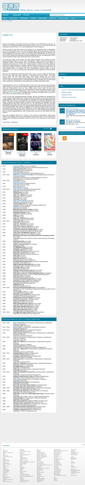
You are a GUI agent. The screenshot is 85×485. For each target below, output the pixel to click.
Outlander (39, 467)
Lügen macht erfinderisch (20, 201)
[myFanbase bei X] (74, 140)
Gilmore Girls (23, 464)
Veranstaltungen (74, 454)
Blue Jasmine (17, 186)
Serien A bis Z (14, 18)
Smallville (39, 481)
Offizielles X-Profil (67, 95)
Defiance (5, 478)
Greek (21, 470)
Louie (20, 47)
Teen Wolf (56, 455)
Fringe (21, 459)
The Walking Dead (58, 465)
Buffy (4, 465)
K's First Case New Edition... (49, 152)
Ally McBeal (5, 455)
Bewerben (73, 463)
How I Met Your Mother (25, 475)
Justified (22, 478)
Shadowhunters (40, 480)
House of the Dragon (24, 474)
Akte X (4, 453)
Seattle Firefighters (41, 478)
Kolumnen (73, 451)
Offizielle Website (66, 92)
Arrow (4, 458)
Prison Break (39, 469)
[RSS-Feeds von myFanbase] (64, 140)
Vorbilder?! (16, 206)
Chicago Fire (5, 469)
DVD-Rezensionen (75, 452)
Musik (55, 479)
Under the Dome (57, 469)
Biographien (24, 18)
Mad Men (39, 450)
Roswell (38, 475)
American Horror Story (8, 456)
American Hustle (18, 183)
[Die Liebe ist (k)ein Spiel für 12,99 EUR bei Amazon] (35, 150)
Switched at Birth (57, 453)
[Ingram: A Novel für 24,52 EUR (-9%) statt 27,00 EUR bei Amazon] (8, 149)
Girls (21, 465)
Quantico (39, 473)
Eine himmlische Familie (25, 451)
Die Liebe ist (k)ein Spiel (36, 152)
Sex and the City (40, 479)
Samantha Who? (40, 476)
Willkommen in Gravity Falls (21, 175)
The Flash (56, 460)
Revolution (39, 474)
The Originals (57, 463)
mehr (67, 117)
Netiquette (73, 469)
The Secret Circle (57, 464)
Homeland (22, 473)
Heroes (21, 472)
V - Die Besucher (57, 470)
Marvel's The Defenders (42, 456)
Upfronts (33, 18)
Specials (17, 15)
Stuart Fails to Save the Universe (61, 450)
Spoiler (5, 18)
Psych (38, 471)
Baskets (15, 327)
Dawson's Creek (6, 477)
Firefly (21, 456)
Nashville (39, 458)
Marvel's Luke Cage (41, 455)
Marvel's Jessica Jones (42, 454)
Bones (4, 461)
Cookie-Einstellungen (75, 472)
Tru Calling (56, 467)
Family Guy (16, 166)
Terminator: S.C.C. (58, 456)
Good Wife (22, 467)
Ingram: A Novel (8, 151)
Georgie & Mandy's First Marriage (27, 461)
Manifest (39, 451)
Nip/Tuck (39, 460)
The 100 (55, 457)
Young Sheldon (57, 474)
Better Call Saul (6, 460)
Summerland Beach (58, 451)
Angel (4, 457)
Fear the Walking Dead (25, 454)
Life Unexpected (23, 481)
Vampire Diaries (57, 471)
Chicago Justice (6, 470)
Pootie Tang (16, 379)
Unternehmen (74, 467)
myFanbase (4, 20)
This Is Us (56, 466)
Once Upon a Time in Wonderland (44, 465)
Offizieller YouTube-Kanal (69, 97)
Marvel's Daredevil (41, 452)
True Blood (56, 468)
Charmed (5, 468)
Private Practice (40, 470)
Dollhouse (22, 449)
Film (63, 78)
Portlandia (16, 172)
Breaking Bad (6, 463)
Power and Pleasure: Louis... (22, 152)
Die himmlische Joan (7, 481)
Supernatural (56, 452)
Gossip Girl (22, 468)
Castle (4, 467)
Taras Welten (57, 454)
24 (3, 449)
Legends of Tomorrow (24, 480)
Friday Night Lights (24, 458)
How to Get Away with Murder (26, 476)
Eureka (21, 452)
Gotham (21, 469)
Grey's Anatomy (23, 471)
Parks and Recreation (15, 92)
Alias (4, 454)
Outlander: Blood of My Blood (43, 468)
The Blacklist (57, 459)
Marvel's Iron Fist (40, 453)
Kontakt (72, 461)
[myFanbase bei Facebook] (69, 140)
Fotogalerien (73, 453)
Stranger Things (57, 449)
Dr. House (22, 450)
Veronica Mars (57, 472)
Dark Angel (5, 476)
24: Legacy (5, 450)
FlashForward (23, 457)
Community (5, 474)
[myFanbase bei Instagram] (78, 140)
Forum (26, 15)
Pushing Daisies (40, 472)
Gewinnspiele (43, 18)
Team (72, 465)
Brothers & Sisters (7, 464)
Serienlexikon (74, 449)
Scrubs (38, 477)
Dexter (4, 480)
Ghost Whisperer (23, 463)
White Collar (56, 473)
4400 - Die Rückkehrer (8, 452)
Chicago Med (6, 471)
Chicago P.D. (6, 472)
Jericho (21, 477)
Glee (21, 466)
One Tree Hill (40, 466)
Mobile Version (74, 475)
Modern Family (40, 457)
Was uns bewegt (63, 18)
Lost (38, 449)
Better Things (17, 323)
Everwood (22, 453)
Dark (4, 475)
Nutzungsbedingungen (75, 470)
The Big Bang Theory (58, 458)
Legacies (22, 479)
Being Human (6, 459)
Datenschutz (73, 471)
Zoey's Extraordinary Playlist (60, 475)
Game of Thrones (23, 460)
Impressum (73, 473)
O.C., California (40, 461)
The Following (57, 461)
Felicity (21, 455)
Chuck (4, 473)
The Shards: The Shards (73, 121)
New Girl (39, 459)
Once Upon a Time (41, 464)
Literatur (55, 478)
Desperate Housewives (8, 479)
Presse (72, 466)
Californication (6, 466)
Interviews (53, 18)
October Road (40, 463)
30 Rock (5, 451)
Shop (72, 18)
